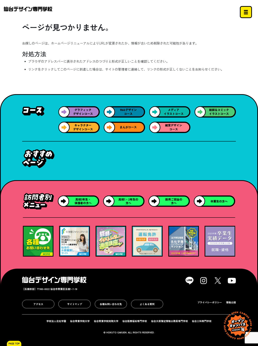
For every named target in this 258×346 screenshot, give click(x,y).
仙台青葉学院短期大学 (106, 321)
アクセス (38, 304)
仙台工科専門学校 (202, 321)
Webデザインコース (128, 112)
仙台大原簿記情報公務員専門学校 (169, 321)
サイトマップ (74, 304)
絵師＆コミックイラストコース (219, 112)
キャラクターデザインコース (83, 127)
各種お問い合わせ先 (111, 304)
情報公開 (231, 302)
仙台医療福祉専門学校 (134, 321)
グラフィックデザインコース (83, 112)
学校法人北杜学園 (56, 321)
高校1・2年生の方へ (128, 201)
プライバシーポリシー (209, 302)
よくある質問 (147, 304)
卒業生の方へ (219, 201)
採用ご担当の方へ (173, 201)
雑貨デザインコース (173, 127)
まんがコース (128, 127)
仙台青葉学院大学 (80, 321)
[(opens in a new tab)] (74, 240)
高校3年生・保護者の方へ (83, 201)
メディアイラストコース (174, 112)
